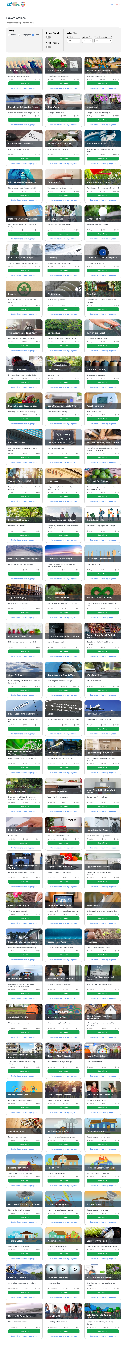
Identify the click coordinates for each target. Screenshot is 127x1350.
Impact (13, 34)
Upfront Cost (87, 37)
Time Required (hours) (103, 37)
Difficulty (70, 37)
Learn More (24, 83)
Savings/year (26, 34)
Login (112, 4)
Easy (37, 34)
